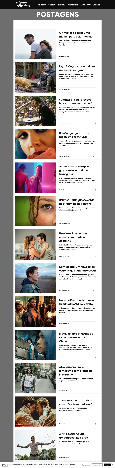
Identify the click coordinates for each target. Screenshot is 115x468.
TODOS (18, 23)
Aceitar (107, 465)
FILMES (28, 23)
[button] (97, 23)
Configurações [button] (86, 465)
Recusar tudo (97, 465)
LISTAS (47, 23)
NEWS (55, 23)
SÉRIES (37, 23)
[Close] (113, 465)
